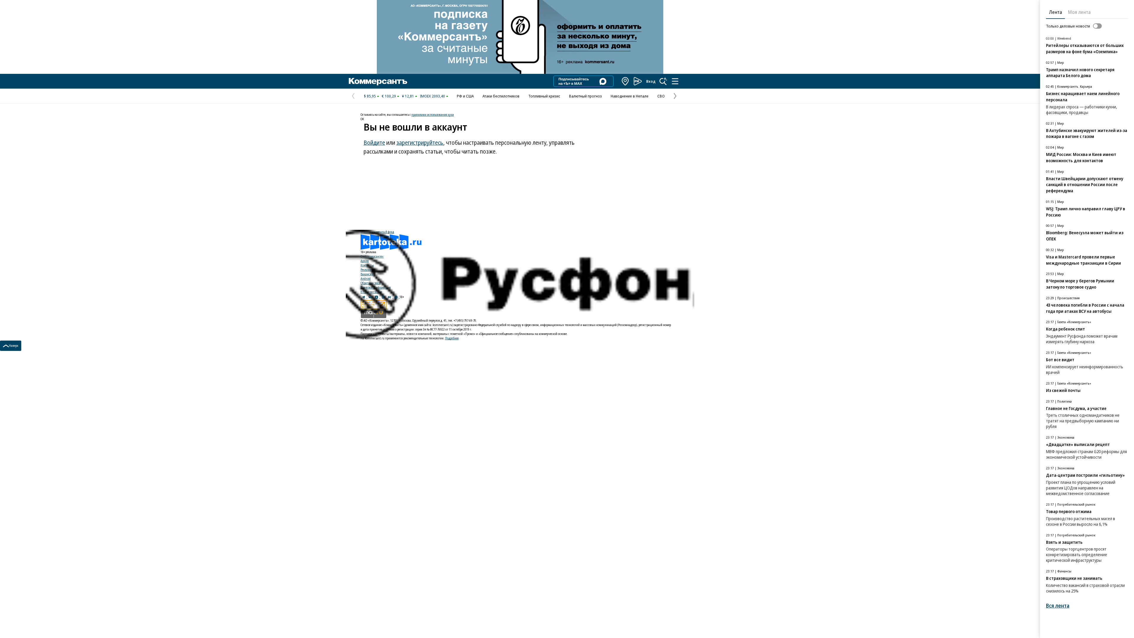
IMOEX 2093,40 (432, 96)
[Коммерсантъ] (378, 81)
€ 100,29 (389, 96)
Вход (651, 81)
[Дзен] (377, 297)
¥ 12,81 (408, 96)
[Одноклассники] (383, 297)
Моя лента (1079, 12)
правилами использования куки (432, 115)
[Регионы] (625, 81)
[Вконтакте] (370, 297)
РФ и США (465, 96)
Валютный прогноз (585, 96)
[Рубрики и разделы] (675, 81)
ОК (362, 119)
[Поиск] (663, 81)
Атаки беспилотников (501, 96)
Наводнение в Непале (630, 96)
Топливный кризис (544, 96)
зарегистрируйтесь (419, 143)
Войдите (374, 143)
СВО (661, 96)
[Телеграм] (364, 297)
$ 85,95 (370, 96)
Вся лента (1057, 605)
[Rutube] (390, 297)
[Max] (396, 297)
